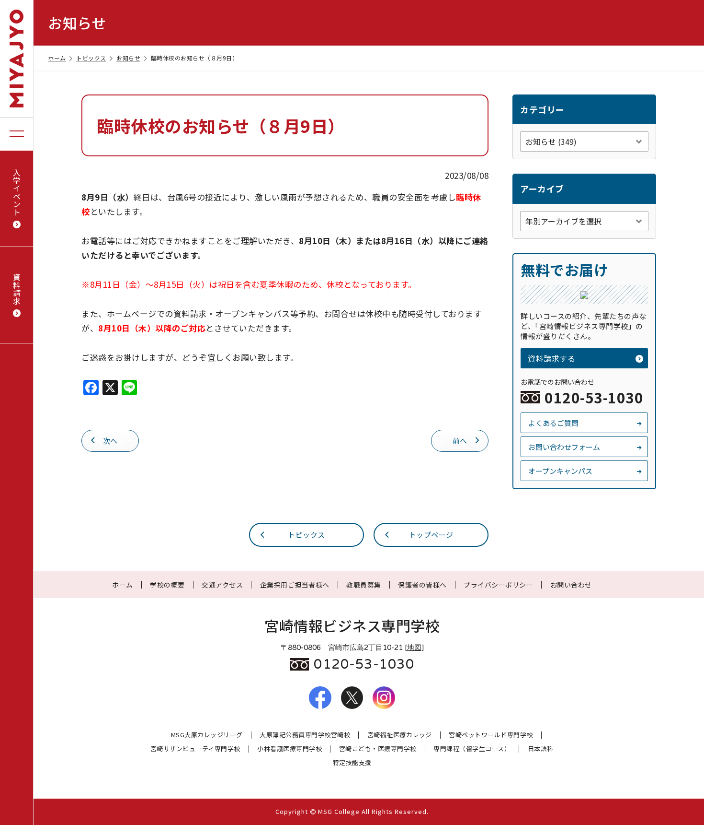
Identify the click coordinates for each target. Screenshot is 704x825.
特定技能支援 (352, 762)
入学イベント (17, 192)
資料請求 (17, 289)
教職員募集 (363, 585)
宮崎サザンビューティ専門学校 (195, 749)
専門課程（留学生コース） (472, 749)
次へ (110, 441)
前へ (460, 441)
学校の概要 (167, 585)
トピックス (91, 58)
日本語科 (541, 749)
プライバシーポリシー (498, 585)
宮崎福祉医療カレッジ (399, 735)
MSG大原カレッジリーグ (207, 735)
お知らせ (128, 58)
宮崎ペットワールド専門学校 (491, 735)
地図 (414, 647)
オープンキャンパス (560, 471)
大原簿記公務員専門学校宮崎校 (305, 735)
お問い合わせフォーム (564, 447)
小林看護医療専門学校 (289, 749)
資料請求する (551, 358)
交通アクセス (222, 585)
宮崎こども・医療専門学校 (378, 749)
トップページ (431, 535)
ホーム (57, 58)
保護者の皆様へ (422, 585)
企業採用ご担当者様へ (294, 585)
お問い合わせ (571, 585)
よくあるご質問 (553, 423)
